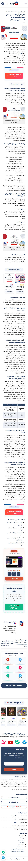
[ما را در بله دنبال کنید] (3, 852)
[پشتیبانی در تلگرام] (3, 857)
